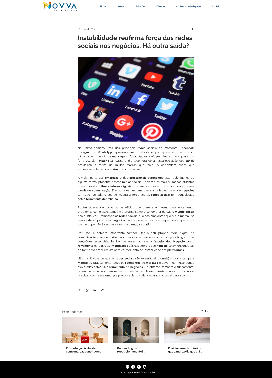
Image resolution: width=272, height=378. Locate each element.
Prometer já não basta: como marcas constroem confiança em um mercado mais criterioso (84, 350)
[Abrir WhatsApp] (264, 370)
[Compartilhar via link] (102, 290)
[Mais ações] (192, 29)
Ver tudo (205, 311)
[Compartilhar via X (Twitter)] (86, 290)
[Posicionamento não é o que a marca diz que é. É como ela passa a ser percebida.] (187, 330)
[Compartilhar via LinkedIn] (94, 290)
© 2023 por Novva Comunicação (138, 372)
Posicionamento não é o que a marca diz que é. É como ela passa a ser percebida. (184, 350)
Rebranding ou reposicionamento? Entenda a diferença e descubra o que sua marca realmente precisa (135, 350)
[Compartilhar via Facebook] (79, 290)
